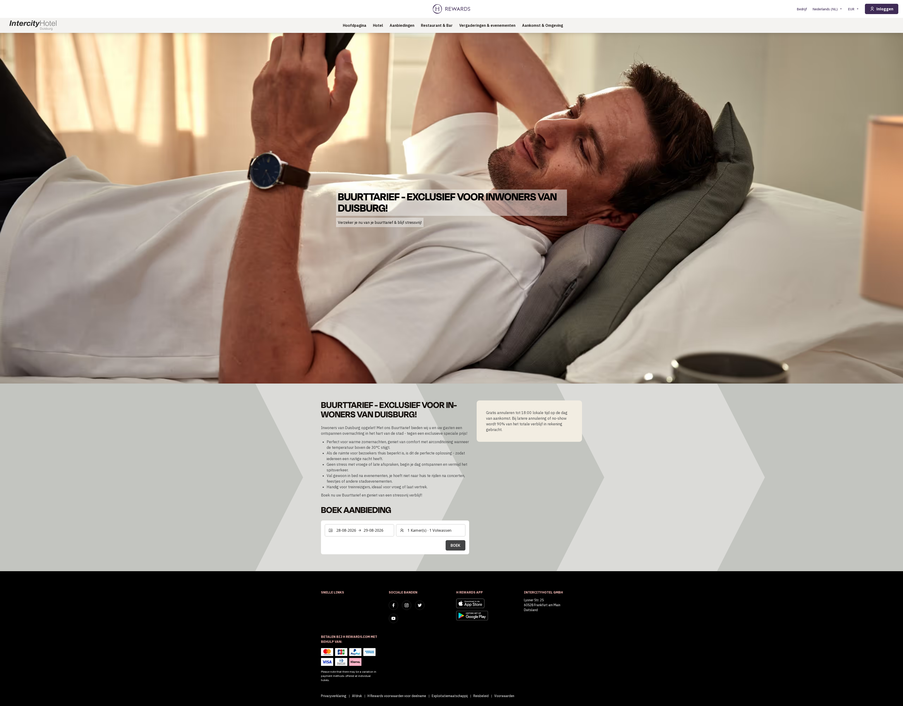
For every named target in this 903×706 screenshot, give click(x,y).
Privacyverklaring (333, 696)
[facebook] (393, 605)
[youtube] (393, 618)
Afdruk (357, 696)
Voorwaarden (504, 696)
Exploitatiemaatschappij (450, 696)
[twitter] (419, 605)
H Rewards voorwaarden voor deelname (397, 696)
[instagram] (406, 605)
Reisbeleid (481, 696)
